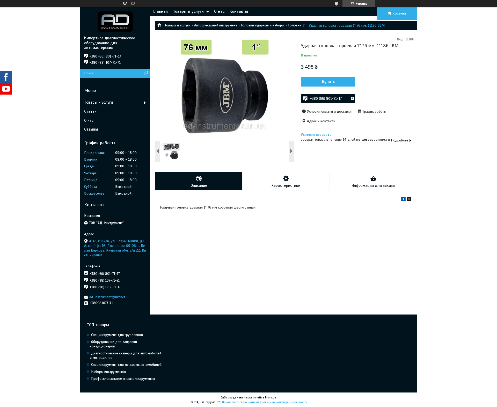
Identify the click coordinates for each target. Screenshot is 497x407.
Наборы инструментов (108, 371)
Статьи (90, 111)
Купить (328, 81)
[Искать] (145, 73)
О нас (219, 11)
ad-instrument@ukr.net (107, 297)
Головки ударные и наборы (262, 25)
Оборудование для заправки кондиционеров (113, 344)
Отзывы (91, 129)
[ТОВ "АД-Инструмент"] (115, 21)
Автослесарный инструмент (215, 25)
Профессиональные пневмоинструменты (123, 378)
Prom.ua (270, 397)
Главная (160, 11)
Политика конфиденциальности (284, 402)
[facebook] (403, 200)
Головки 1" (296, 25)
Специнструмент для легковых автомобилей (126, 364)
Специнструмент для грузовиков (117, 335)
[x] (409, 200)
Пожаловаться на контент (240, 402)
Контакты (239, 11)
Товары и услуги (188, 11)
